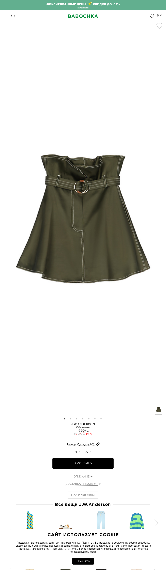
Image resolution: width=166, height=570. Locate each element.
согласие (119, 542)
